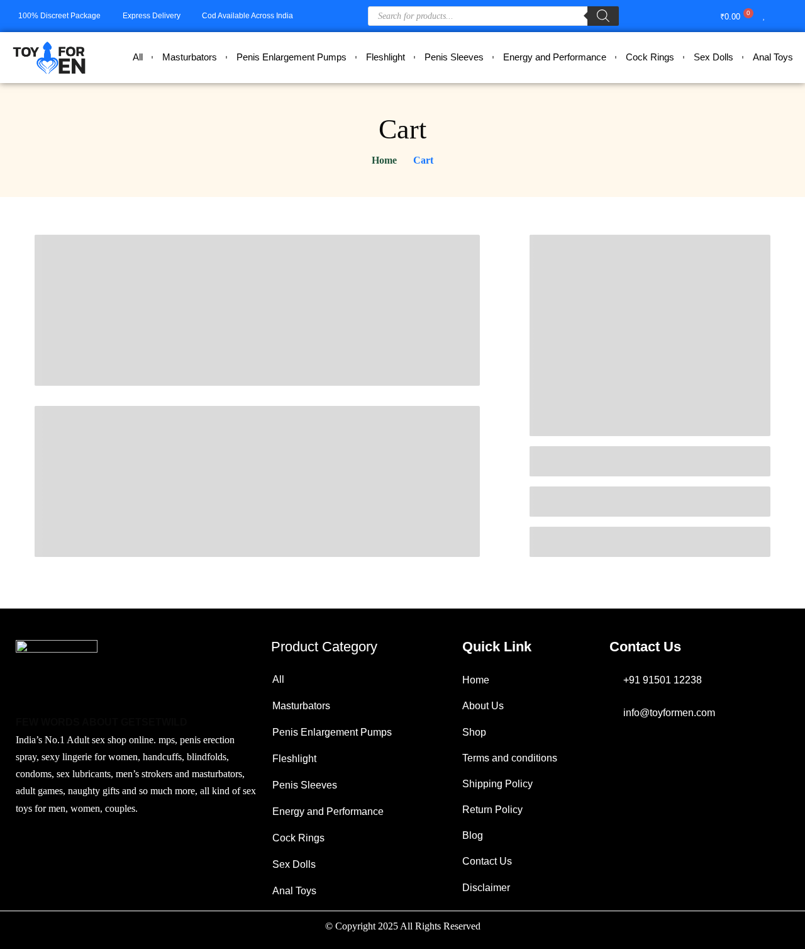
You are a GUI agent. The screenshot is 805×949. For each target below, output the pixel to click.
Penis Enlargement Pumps (291, 57)
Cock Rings (650, 57)
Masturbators (189, 57)
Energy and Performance (554, 57)
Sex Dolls (713, 57)
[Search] (603, 16)
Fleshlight (385, 57)
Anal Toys (773, 57)
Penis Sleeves (454, 57)
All (138, 57)
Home (384, 160)
